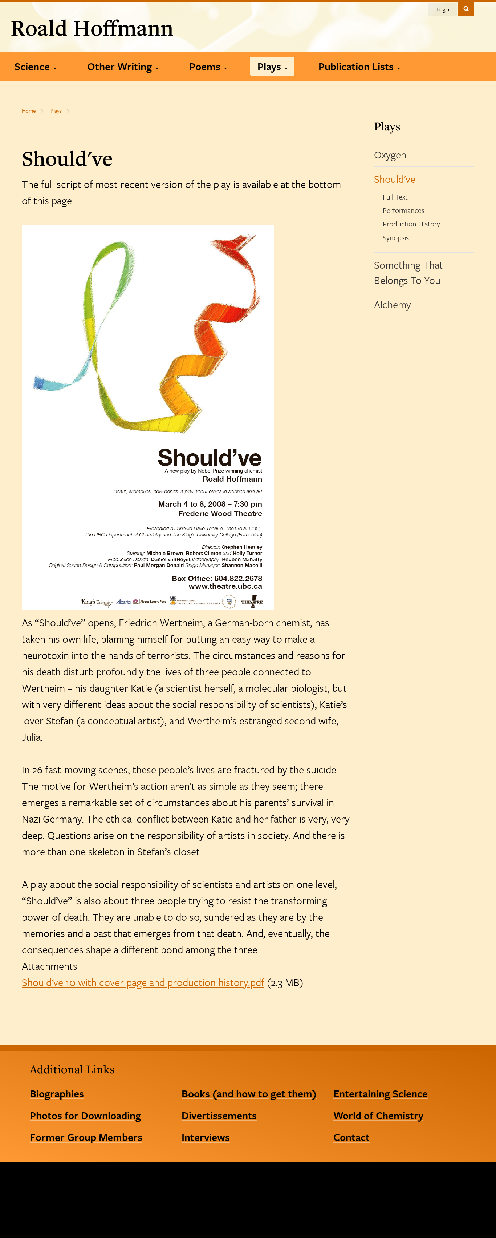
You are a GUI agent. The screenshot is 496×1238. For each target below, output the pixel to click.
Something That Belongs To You (408, 272)
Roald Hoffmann (92, 27)
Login (442, 9)
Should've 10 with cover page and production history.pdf (143, 982)
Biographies (57, 1093)
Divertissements (219, 1115)
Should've (394, 179)
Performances (403, 210)
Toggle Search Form (466, 8)
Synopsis (396, 237)
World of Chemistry (378, 1115)
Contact (351, 1137)
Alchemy (392, 304)
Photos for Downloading (85, 1115)
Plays (387, 126)
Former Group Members (86, 1137)
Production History (411, 223)
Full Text (395, 197)
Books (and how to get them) (249, 1093)
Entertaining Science (380, 1093)
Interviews (206, 1137)
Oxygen (390, 154)
